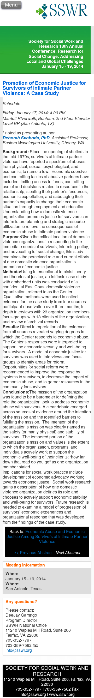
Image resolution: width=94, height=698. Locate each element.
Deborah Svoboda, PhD (26, 138)
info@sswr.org (18, 650)
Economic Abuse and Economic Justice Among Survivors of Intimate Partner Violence (47, 536)
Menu (11, 5)
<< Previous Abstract (34, 553)
